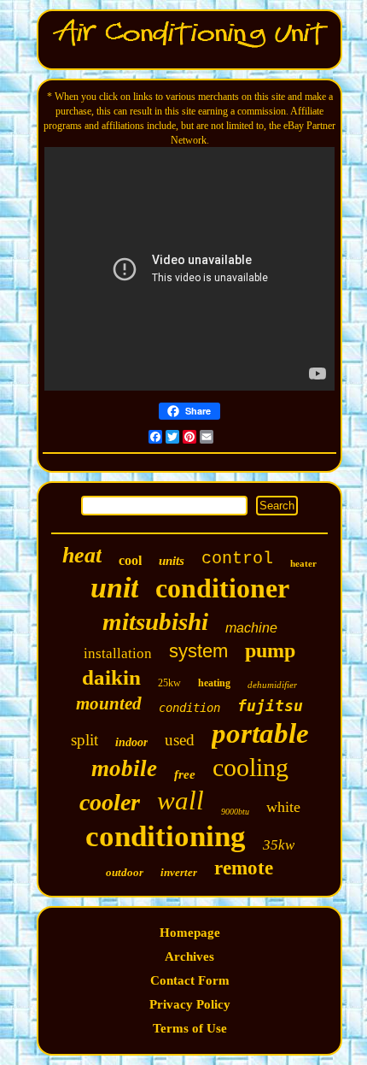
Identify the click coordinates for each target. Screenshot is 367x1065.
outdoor (124, 872)
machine (251, 628)
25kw (169, 683)
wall (180, 800)
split (84, 740)
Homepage (190, 932)
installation (118, 653)
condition (189, 708)
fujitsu (270, 706)
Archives (189, 956)
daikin (111, 677)
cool (130, 560)
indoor (131, 742)
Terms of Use (190, 1028)
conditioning (165, 836)
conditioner (222, 588)
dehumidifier (272, 685)
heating (214, 683)
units (171, 561)
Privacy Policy (189, 1004)
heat (82, 555)
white (283, 806)
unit (114, 587)
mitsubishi (155, 621)
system (198, 651)
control (237, 558)
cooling (250, 767)
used (180, 740)
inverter (178, 872)
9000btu (235, 811)
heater (303, 563)
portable (260, 733)
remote (243, 868)
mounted (109, 703)
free (184, 774)
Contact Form (190, 980)
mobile (124, 768)
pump (270, 650)
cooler (109, 802)
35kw (278, 845)
